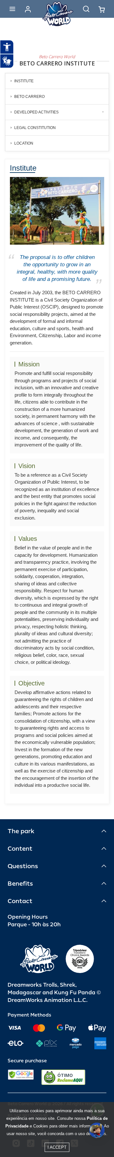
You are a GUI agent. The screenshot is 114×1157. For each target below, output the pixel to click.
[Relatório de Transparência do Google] (21, 1077)
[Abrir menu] (12, 9)
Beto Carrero (29, 96)
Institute (24, 81)
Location (23, 143)
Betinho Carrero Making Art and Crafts (58, 158)
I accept (57, 1147)
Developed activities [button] (36, 112)
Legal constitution (35, 128)
